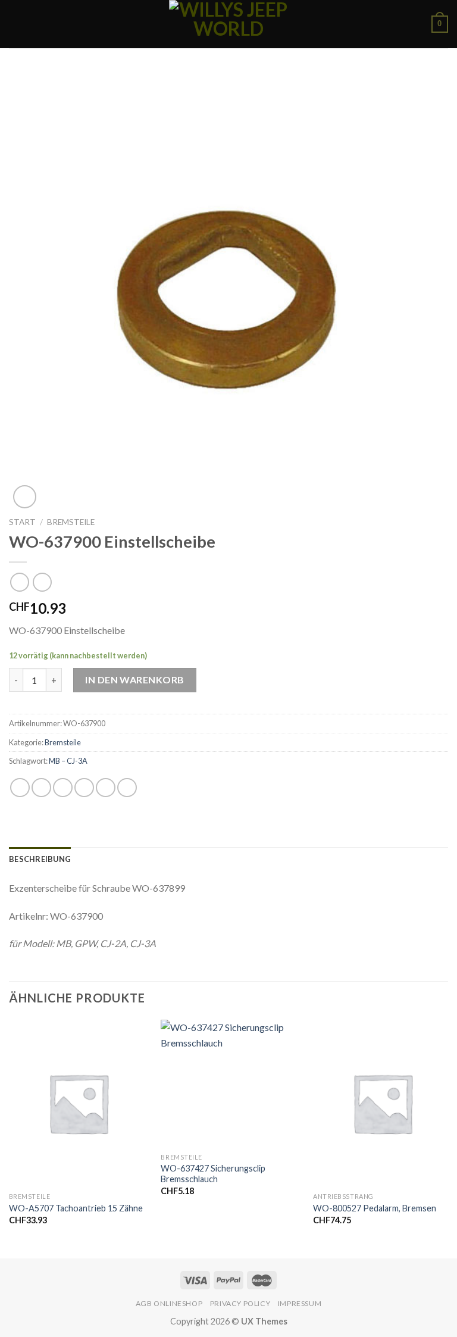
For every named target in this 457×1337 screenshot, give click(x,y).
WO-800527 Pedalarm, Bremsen (374, 1208)
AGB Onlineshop (169, 1303)
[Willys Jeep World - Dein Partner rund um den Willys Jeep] (228, 24)
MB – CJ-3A (68, 761)
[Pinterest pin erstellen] (105, 788)
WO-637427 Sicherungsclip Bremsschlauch (213, 1174)
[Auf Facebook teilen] (41, 788)
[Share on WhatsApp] (20, 788)
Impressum (300, 1303)
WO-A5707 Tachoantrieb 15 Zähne (76, 1208)
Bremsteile (71, 522)
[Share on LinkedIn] (127, 788)
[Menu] (16, 24)
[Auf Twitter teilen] (63, 788)
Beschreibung (40, 859)
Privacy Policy (240, 1303)
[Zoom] (24, 496)
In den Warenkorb (134, 679)
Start (22, 522)
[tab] (40, 859)
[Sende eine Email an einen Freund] (84, 788)
